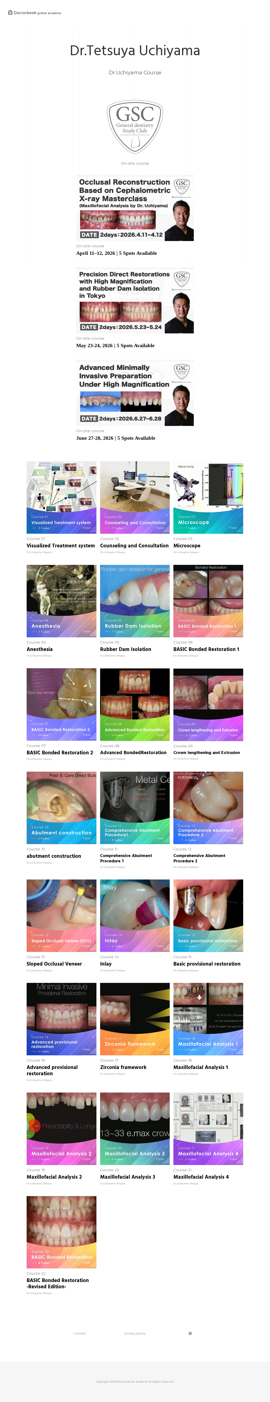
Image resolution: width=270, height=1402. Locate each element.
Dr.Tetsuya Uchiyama (135, 50)
